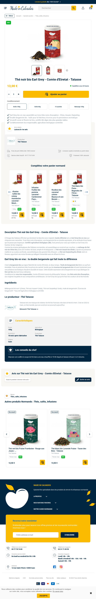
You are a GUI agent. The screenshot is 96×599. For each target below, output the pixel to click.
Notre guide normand (46, 509)
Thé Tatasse (15, 205)
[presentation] (9, 192)
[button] (10, 16)
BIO (19, 209)
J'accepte (43, 596)
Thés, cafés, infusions (19, 397)
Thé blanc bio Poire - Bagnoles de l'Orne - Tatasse (77, 190)
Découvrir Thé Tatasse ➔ (29, 309)
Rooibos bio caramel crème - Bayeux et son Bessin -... (57, 194)
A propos (41, 496)
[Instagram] (61, 567)
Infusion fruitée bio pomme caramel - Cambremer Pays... (37, 193)
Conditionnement (13, 101)
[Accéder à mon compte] (83, 8)
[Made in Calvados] (21, 8)
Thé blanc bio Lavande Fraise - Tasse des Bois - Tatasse (68, 449)
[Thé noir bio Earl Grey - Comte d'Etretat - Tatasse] (36, 70)
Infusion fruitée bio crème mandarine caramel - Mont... (16, 197)
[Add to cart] (21, 214)
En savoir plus (58, 591)
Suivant (67, 70)
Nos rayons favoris (45, 502)
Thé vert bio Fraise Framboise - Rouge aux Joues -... (26, 449)
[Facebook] (54, 567)
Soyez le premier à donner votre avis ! (17, 379)
